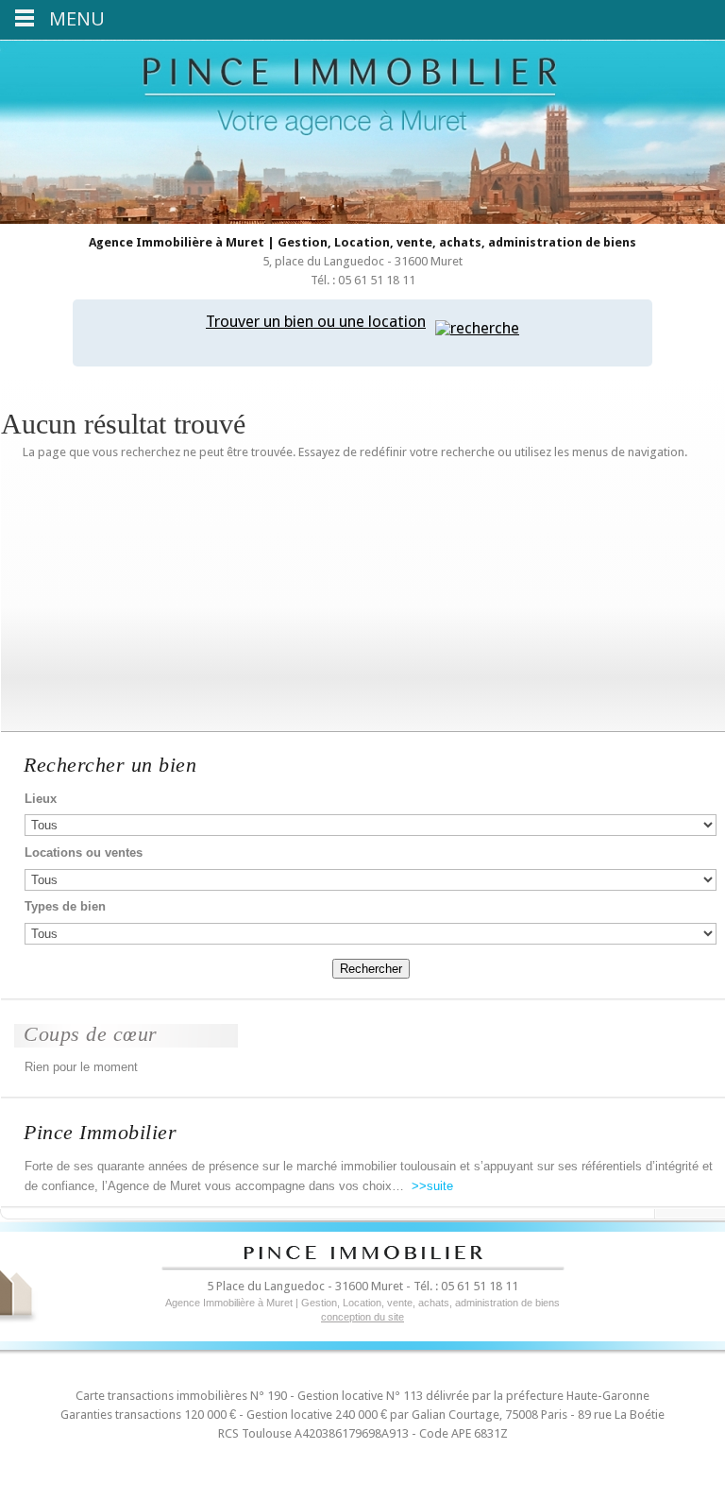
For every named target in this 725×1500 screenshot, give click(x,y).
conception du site (362, 1316)
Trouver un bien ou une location (316, 321)
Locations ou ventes (84, 852)
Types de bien (65, 906)
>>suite (430, 1186)
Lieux (41, 799)
